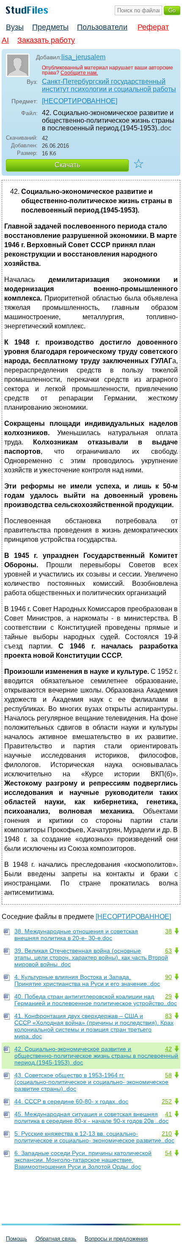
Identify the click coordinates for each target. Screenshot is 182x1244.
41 (168, 1114)
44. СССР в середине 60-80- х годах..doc (71, 1101)
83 (168, 1015)
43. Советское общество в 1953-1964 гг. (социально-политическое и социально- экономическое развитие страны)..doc (91, 1082)
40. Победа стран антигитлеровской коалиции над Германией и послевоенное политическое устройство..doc (95, 1000)
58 (168, 1075)
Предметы (50, 27)
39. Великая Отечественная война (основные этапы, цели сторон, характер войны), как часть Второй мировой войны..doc (91, 957)
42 (168, 1048)
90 (168, 977)
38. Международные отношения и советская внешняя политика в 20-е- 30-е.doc (76, 934)
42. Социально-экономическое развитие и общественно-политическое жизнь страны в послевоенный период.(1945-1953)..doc (96, 1055)
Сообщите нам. (79, 72)
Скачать (67, 164)
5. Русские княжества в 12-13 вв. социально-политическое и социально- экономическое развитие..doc (94, 1137)
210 (167, 1133)
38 (168, 931)
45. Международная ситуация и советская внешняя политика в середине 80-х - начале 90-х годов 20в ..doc (91, 1117)
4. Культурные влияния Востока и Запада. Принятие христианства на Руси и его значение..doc (87, 980)
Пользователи (102, 27)
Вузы (15, 27)
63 (168, 950)
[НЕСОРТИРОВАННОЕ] (79, 101)
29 (168, 996)
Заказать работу (46, 40)
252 (167, 1101)
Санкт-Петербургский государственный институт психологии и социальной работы (109, 85)
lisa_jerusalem (83, 57)
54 (168, 1153)
